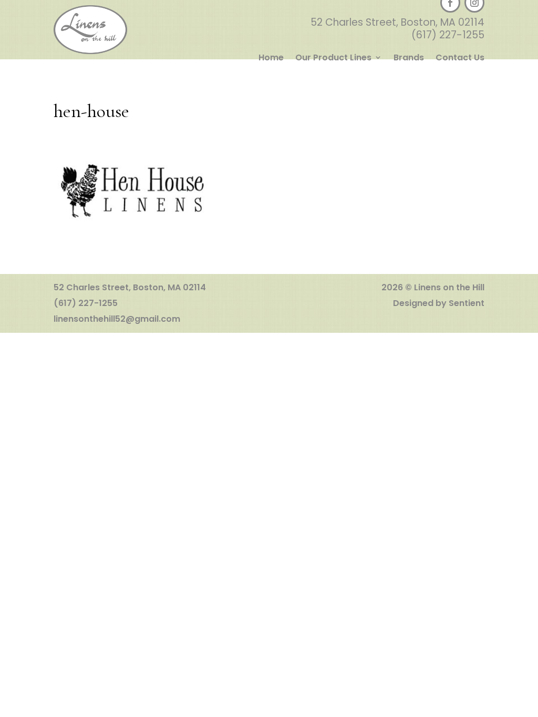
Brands (409, 58)
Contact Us (460, 58)
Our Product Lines (333, 58)
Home (271, 58)
